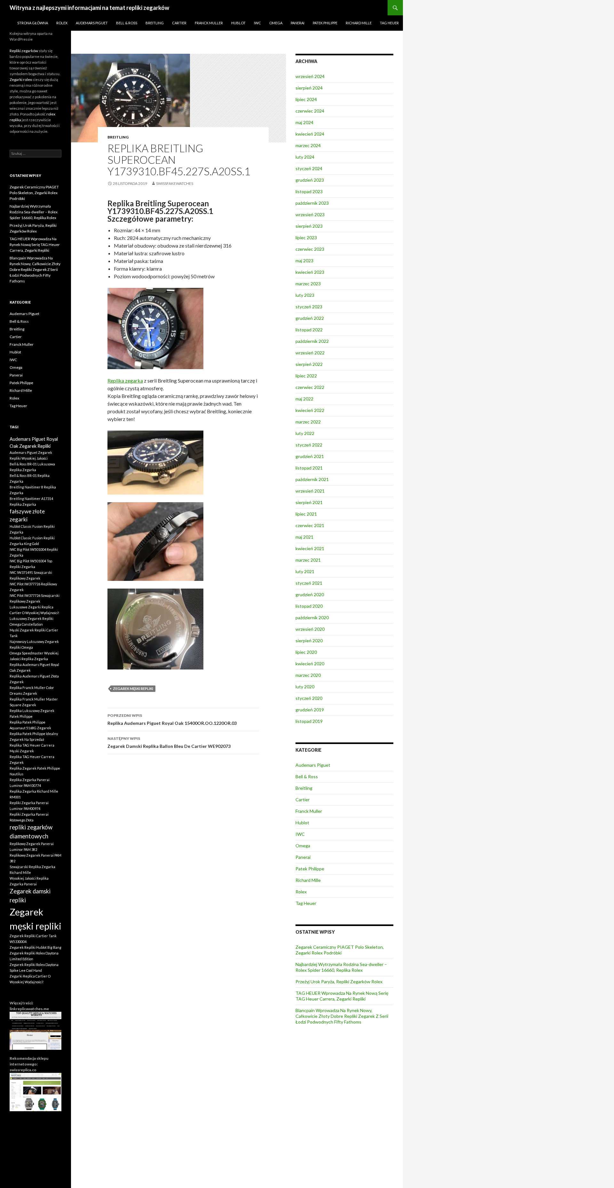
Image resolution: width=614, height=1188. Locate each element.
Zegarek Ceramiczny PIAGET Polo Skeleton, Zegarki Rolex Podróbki (339, 949)
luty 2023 (304, 295)
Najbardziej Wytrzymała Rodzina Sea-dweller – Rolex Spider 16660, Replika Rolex (341, 967)
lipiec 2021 (306, 514)
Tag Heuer (389, 23)
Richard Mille (359, 23)
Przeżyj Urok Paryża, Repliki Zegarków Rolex (338, 981)
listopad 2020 (309, 606)
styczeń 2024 (308, 168)
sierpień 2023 (309, 226)
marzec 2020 (308, 675)
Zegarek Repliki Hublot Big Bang (35, 947)
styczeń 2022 (308, 444)
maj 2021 (304, 537)
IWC (257, 23)
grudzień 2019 (309, 709)
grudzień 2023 (309, 180)
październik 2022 (312, 341)
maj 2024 (304, 122)
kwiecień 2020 (309, 663)
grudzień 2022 (309, 318)
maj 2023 (304, 260)
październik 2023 (312, 203)
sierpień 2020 (309, 640)
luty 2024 (304, 157)
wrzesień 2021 (310, 491)
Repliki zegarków (24, 50)
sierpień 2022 (309, 364)
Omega (275, 23)
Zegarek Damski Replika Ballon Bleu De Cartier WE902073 (169, 742)
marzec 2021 (308, 560)
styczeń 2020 (308, 698)
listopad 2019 (309, 721)
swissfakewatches (174, 183)
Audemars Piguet (92, 23)
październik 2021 (312, 479)
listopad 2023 (309, 191)
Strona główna (32, 23)
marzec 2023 (308, 283)
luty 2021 (304, 571)
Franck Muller (209, 23)
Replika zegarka (125, 380)
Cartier (179, 23)
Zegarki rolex (21, 79)
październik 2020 (312, 617)
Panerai (297, 23)
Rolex (61, 23)
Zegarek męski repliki (133, 688)
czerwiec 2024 (309, 111)
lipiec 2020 (306, 652)
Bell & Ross (126, 23)
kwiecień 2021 (309, 548)
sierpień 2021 (309, 502)
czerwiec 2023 (309, 249)
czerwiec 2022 (309, 387)
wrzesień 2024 (310, 76)
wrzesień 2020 (310, 629)
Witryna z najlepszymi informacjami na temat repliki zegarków (89, 7)
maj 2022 (304, 398)
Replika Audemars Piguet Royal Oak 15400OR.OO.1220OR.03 (172, 719)
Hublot (238, 23)
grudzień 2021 (309, 456)
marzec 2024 (308, 145)
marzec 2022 (308, 421)
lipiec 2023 (306, 237)
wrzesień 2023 (310, 214)
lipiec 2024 (306, 99)
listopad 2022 (309, 329)
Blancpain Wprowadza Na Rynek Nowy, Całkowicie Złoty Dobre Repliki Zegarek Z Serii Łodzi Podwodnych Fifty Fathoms (341, 1016)
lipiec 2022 (306, 375)
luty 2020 (304, 686)
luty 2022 (304, 433)
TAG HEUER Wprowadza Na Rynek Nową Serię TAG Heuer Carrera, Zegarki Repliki (341, 996)
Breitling (155, 23)
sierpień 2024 (309, 88)
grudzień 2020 (309, 594)
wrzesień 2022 (310, 352)
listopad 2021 (309, 468)
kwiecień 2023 (309, 272)
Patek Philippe (325, 23)
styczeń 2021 (308, 583)
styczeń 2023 (308, 306)
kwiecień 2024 (309, 134)
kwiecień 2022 (309, 410)
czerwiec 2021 (309, 525)
